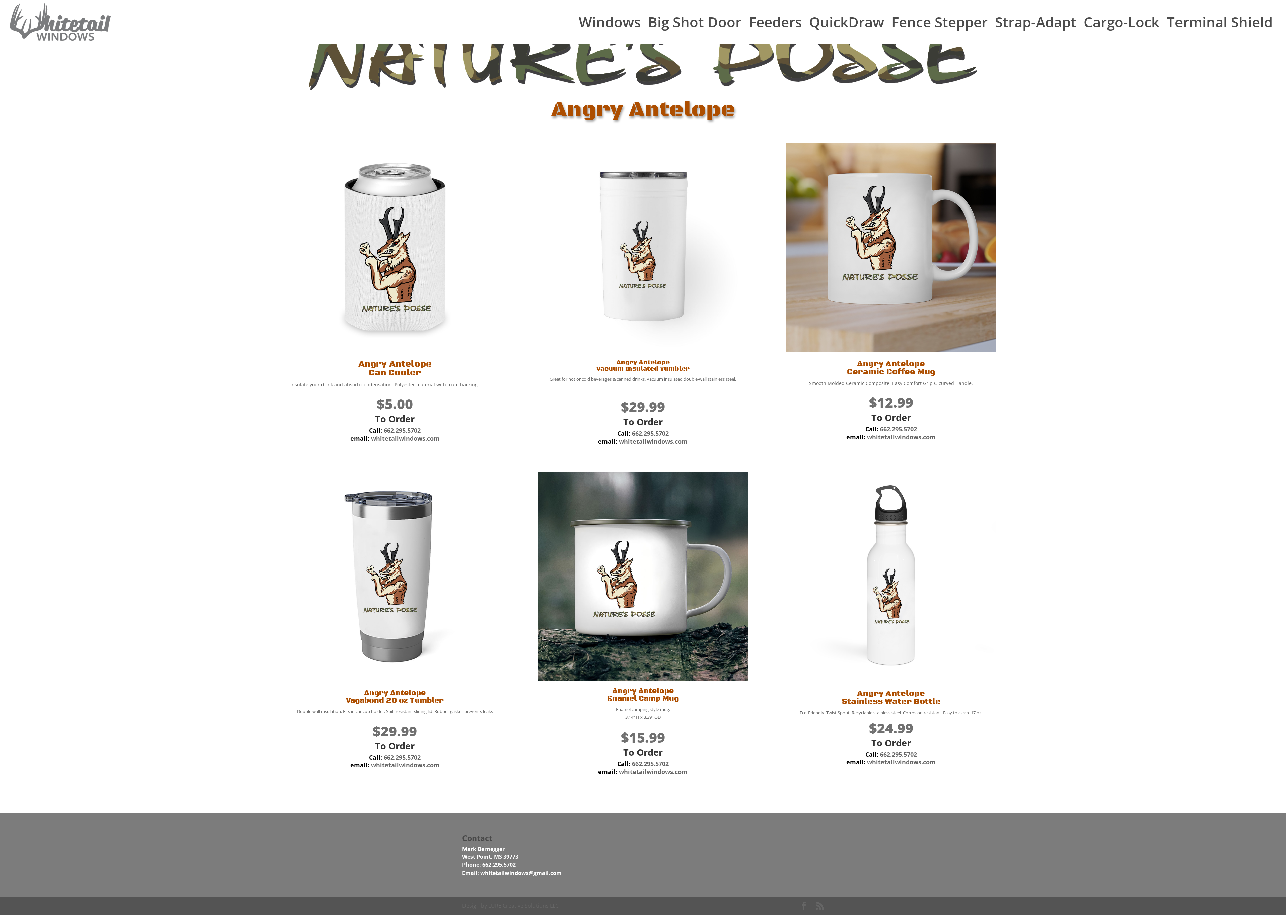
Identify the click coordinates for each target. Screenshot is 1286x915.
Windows (610, 21)
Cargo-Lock (1121, 21)
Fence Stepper (939, 21)
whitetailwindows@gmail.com (521, 873)
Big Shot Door (694, 21)
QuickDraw (846, 21)
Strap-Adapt (1035, 21)
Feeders (775, 21)
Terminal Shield (1220, 21)
